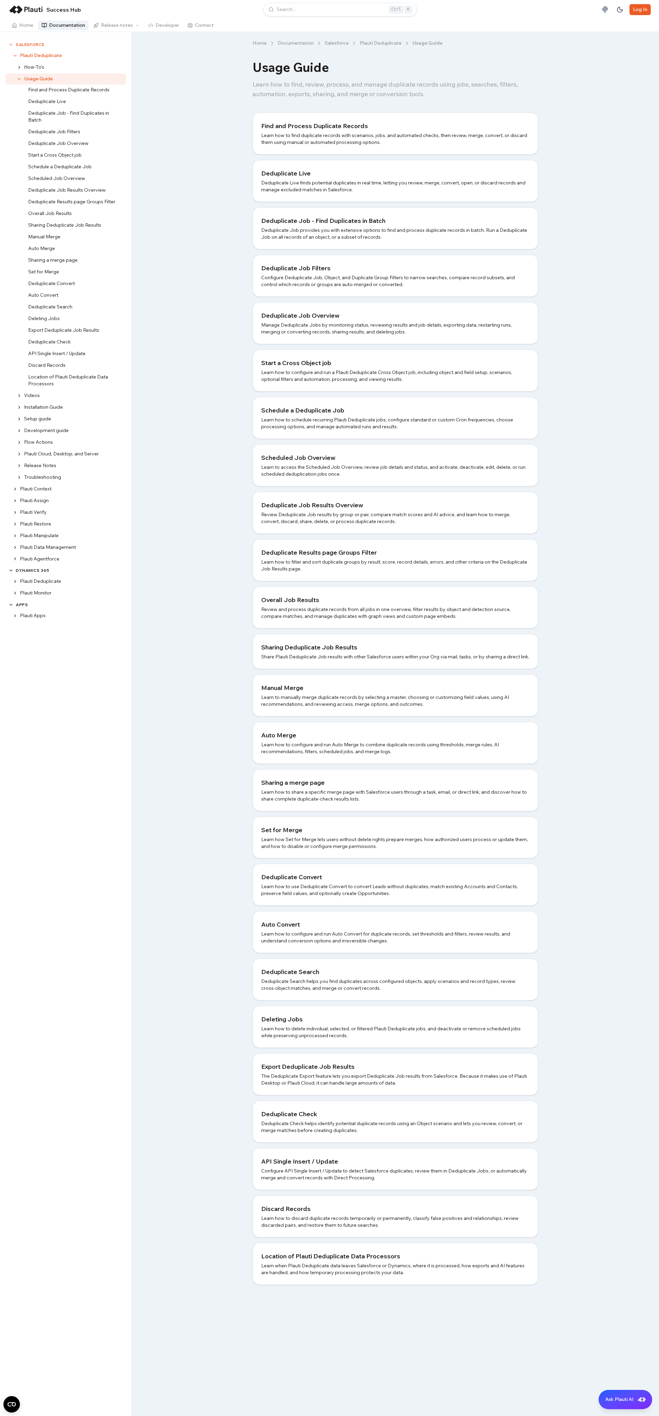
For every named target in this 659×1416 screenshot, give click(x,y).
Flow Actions (38, 442)
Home (26, 25)
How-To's (34, 67)
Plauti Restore (35, 523)
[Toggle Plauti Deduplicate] (15, 55)
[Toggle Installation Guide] (19, 407)
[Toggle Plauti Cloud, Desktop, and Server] (19, 453)
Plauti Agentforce (39, 558)
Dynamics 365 (32, 570)
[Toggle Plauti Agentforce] (15, 559)
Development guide (46, 430)
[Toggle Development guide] (19, 430)
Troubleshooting (42, 477)
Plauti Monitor (35, 593)
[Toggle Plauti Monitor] (15, 593)
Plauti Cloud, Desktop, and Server (61, 453)
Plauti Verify (33, 512)
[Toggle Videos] (19, 395)
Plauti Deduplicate (41, 55)
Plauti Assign (34, 500)
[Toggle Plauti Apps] (15, 616)
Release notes (117, 25)
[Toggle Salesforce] (11, 44)
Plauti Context (35, 488)
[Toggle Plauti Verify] (15, 512)
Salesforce (30, 44)
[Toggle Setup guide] (19, 418)
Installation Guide (43, 407)
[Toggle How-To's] (19, 67)
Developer (167, 25)
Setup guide (37, 418)
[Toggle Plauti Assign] (15, 500)
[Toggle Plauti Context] (15, 488)
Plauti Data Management (48, 547)
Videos (32, 395)
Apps (22, 604)
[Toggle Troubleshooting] (19, 477)
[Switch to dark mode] (619, 9)
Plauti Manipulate (39, 535)
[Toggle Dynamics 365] (11, 570)
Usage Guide (38, 79)
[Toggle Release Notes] (19, 465)
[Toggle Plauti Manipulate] (15, 535)
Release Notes (40, 465)
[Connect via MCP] (604, 9)
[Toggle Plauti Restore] (15, 523)
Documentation (67, 25)
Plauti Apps (33, 615)
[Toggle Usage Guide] (19, 79)
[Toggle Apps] (11, 605)
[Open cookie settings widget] (11, 1404)
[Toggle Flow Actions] (19, 442)
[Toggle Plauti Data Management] (15, 547)
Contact (204, 25)
